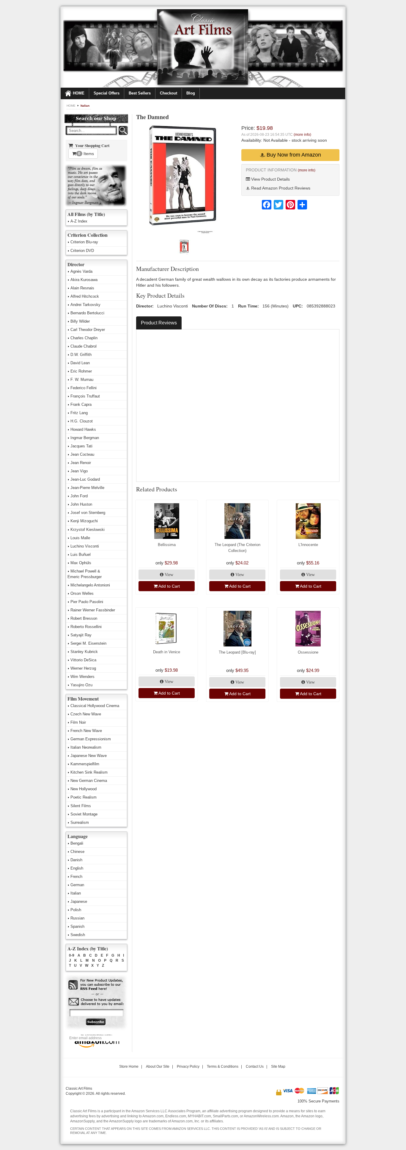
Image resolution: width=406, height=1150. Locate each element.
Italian (85, 105)
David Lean (80, 363)
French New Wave (86, 730)
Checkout (168, 93)
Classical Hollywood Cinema (94, 705)
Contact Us (255, 1066)
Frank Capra (81, 404)
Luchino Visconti (84, 546)
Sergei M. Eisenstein (88, 643)
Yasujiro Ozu (81, 685)
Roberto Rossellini (86, 626)
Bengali (76, 843)
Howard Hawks (83, 429)
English (76, 868)
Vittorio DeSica (83, 660)
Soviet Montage (83, 814)
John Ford (79, 496)
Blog (190, 93)
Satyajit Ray (81, 635)
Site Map (278, 1066)
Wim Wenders (82, 676)
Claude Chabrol (83, 346)
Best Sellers (140, 93)
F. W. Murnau (81, 379)
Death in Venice (166, 652)
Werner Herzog (83, 668)
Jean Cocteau (82, 454)
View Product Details (270, 179)
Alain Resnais (82, 288)
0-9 (71, 955)
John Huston (81, 504)
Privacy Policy (188, 1066)
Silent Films (80, 806)
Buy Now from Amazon (293, 155)
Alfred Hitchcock (84, 296)
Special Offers (106, 93)
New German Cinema (88, 780)
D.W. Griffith (81, 354)
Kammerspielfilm (84, 764)
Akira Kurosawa (83, 279)
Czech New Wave (85, 714)
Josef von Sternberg (87, 512)
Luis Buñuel (80, 554)
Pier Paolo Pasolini (86, 602)
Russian (77, 918)
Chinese (77, 851)
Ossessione (308, 652)
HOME (78, 93)
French (76, 876)
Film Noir (78, 722)
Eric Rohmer (81, 371)
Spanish (77, 926)
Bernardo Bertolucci (87, 313)
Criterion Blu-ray (84, 242)
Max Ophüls (80, 563)
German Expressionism (90, 739)
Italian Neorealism (85, 747)
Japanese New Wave (88, 755)
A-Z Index (78, 221)
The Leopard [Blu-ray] (237, 652)
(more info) (302, 134)
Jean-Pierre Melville (87, 487)
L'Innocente (308, 544)
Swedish (77, 935)
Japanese (78, 901)
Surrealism (79, 822)
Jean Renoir (80, 462)
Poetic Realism (83, 797)
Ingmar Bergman (84, 438)
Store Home (129, 1066)
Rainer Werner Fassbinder (92, 610)
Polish (75, 910)
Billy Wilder (80, 321)
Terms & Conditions (222, 1066)
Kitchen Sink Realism (89, 772)
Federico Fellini (83, 388)
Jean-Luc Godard (85, 479)
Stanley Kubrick (84, 651)
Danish (76, 860)
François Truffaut (85, 396)
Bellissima (167, 544)
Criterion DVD (82, 250)
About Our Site (157, 1066)
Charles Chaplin (83, 338)
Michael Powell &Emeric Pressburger (84, 574)
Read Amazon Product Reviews (280, 188)
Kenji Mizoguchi (84, 521)
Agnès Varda (81, 271)
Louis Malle (80, 538)
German (77, 885)
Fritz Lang (79, 413)
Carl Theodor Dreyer (87, 329)
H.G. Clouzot (81, 421)
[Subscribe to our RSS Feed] (96, 985)
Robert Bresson (83, 618)
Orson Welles (82, 593)
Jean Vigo (79, 471)
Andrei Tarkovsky (85, 304)
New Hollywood (83, 789)
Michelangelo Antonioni (90, 585)
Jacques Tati (81, 446)
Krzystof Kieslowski (87, 529)
